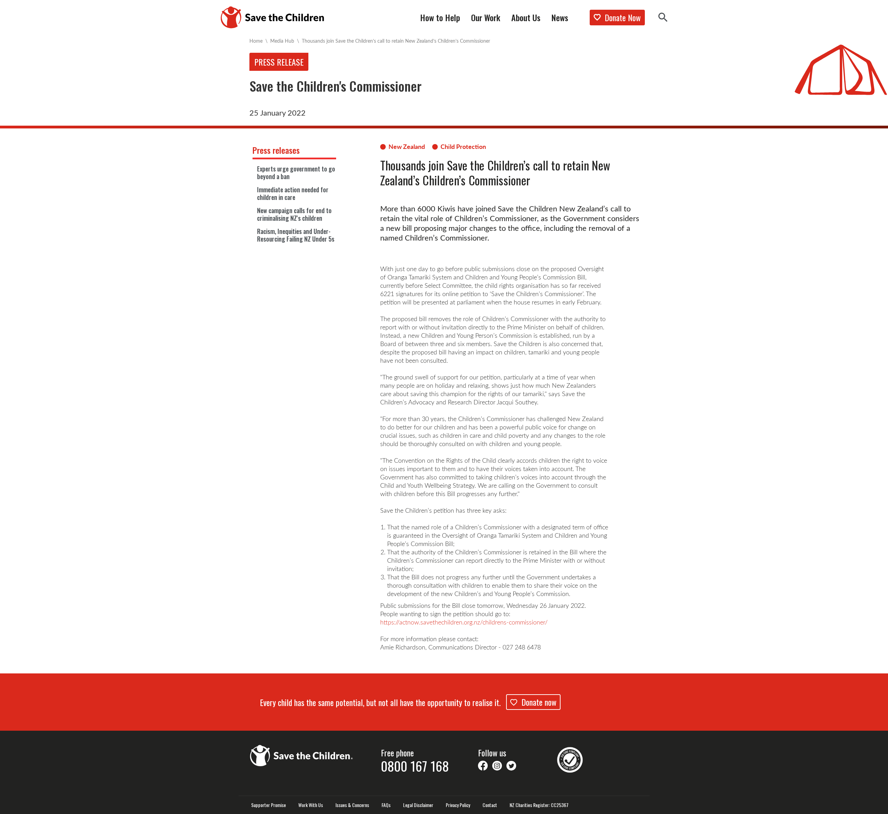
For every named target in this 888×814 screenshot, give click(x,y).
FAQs (386, 805)
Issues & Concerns (352, 805)
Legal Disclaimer (418, 805)
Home (256, 40)
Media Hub (282, 40)
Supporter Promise (268, 805)
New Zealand (406, 146)
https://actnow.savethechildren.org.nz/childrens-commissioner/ (464, 622)
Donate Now (623, 17)
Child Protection (463, 146)
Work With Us (310, 805)
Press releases (276, 150)
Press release (279, 62)
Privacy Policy (458, 805)
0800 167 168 (415, 765)
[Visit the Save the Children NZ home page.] (301, 754)
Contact (490, 805)
